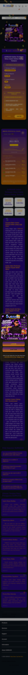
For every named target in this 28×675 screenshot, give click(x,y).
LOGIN (13, 344)
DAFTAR (13, 349)
